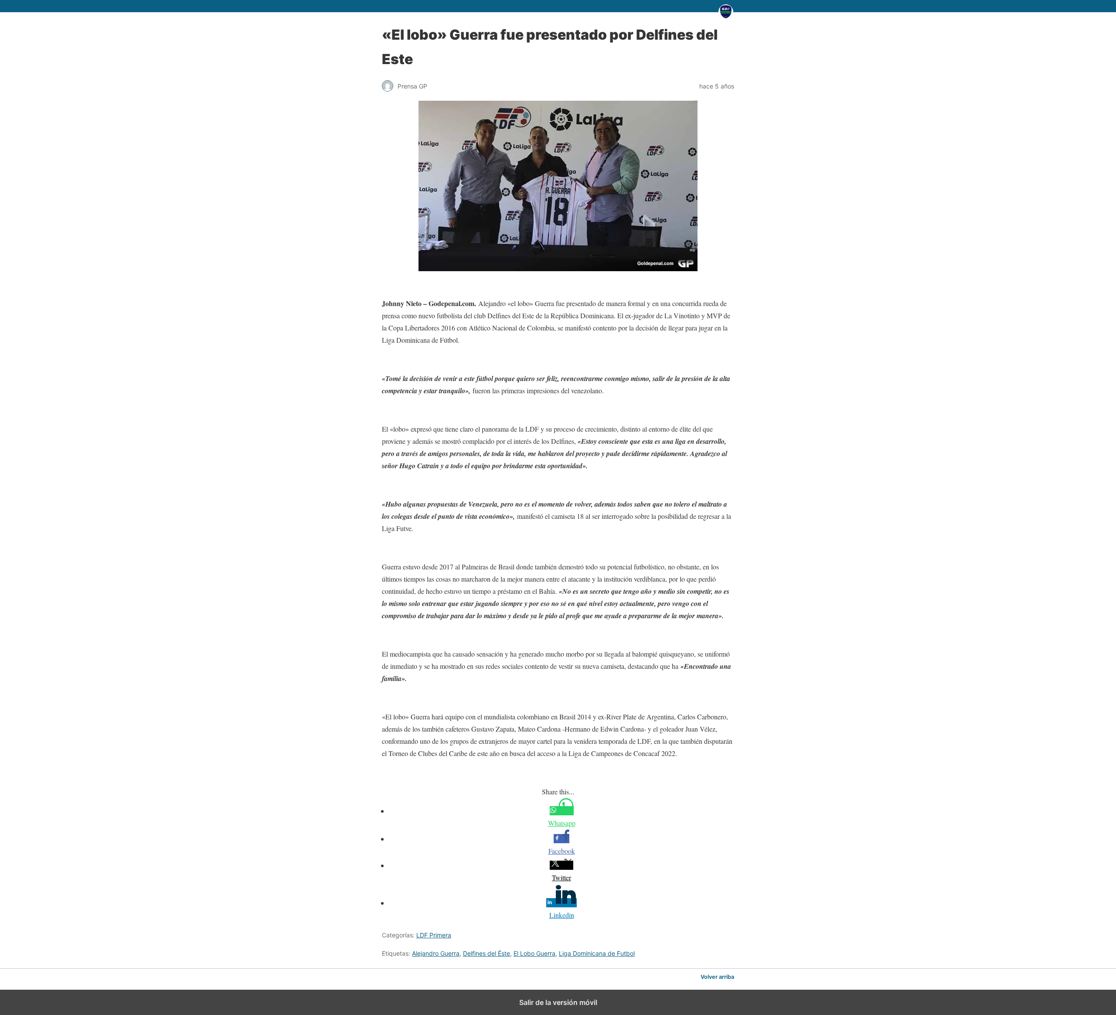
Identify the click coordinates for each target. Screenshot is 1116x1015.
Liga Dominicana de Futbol (597, 953)
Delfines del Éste (486, 953)
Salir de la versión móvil (558, 1002)
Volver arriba (717, 977)
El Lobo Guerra (534, 953)
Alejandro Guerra (435, 953)
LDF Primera (433, 935)
